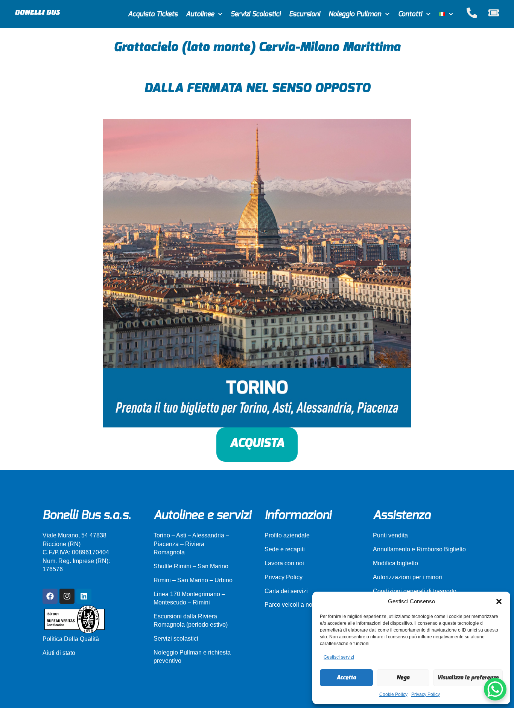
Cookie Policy (393, 694)
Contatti (410, 14)
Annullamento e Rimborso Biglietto (419, 549)
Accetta (346, 677)
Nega (403, 677)
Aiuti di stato (59, 653)
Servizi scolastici (176, 638)
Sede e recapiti (285, 549)
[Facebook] (50, 596)
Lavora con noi (284, 563)
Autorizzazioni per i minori (407, 577)
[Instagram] (67, 596)
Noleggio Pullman (354, 14)
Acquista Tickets (153, 14)
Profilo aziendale (287, 535)
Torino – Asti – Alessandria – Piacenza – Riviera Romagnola (191, 543)
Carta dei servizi (286, 591)
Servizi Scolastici (256, 14)
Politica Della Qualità (71, 639)
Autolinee (200, 14)
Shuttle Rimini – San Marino (191, 566)
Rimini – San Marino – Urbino (193, 580)
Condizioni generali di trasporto (414, 591)
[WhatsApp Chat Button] (495, 689)
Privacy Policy (425, 694)
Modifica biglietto (395, 563)
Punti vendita (390, 535)
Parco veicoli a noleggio (297, 604)
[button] (499, 601)
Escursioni (304, 14)
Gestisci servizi (339, 657)
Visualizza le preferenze (468, 677)
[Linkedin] (83, 596)
